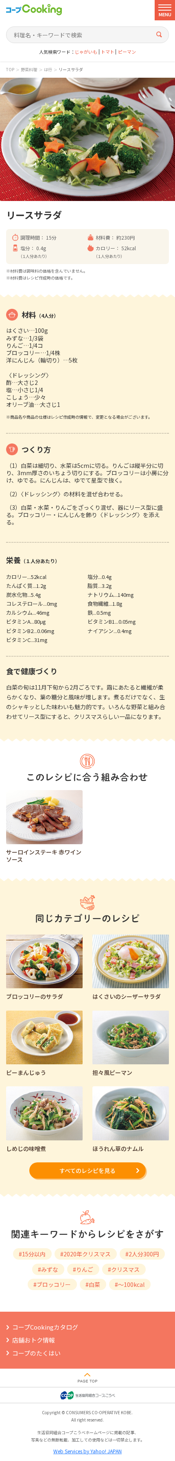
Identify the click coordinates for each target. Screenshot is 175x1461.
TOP (10, 70)
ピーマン (127, 52)
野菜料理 (29, 70)
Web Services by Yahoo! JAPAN (87, 1451)
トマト (107, 52)
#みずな (48, 1269)
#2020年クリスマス (85, 1254)
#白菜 (92, 1284)
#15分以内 (32, 1254)
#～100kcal (129, 1284)
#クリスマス (124, 1269)
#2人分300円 (142, 1254)
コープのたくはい (36, 1353)
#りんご (83, 1269)
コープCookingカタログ (45, 1327)
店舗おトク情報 (33, 1340)
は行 (48, 70)
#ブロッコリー (52, 1284)
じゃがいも (86, 52)
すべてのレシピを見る (87, 1170)
